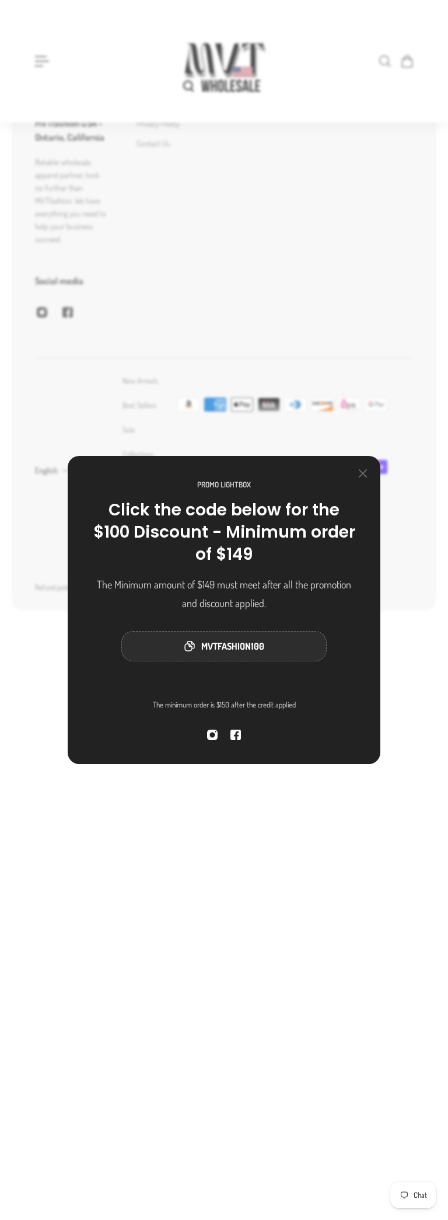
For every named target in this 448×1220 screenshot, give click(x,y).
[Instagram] (212, 735)
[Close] (363, 473)
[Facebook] (236, 735)
